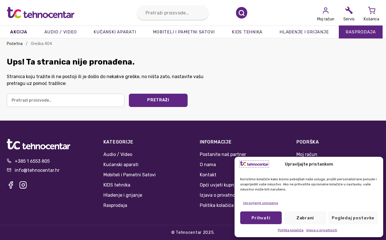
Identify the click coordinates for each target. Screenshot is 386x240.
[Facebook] (11, 186)
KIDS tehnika (247, 32)
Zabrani (305, 217)
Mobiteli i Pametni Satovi (184, 32)
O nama (208, 164)
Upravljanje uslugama (260, 203)
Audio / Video (60, 32)
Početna (15, 43)
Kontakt (208, 174)
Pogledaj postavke (353, 217)
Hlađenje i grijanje (304, 32)
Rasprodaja (361, 32)
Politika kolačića (290, 230)
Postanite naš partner (223, 154)
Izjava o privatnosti (321, 230)
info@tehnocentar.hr (37, 170)
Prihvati (260, 217)
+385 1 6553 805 (32, 161)
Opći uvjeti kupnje (219, 185)
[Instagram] (23, 186)
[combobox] (172, 13)
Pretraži (242, 13)
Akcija (18, 32)
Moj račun (306, 154)
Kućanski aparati (115, 32)
